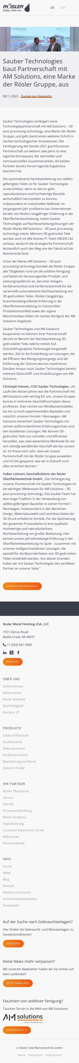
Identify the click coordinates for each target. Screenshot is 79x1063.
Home (21, 1055)
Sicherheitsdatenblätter (20, 899)
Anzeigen (13, 943)
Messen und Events (17, 892)
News (7, 873)
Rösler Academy (14, 817)
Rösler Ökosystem (16, 791)
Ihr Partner (14, 784)
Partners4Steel (13, 843)
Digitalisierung (13, 824)
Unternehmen (13, 686)
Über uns (11, 679)
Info (7, 859)
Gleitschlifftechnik (16, 735)
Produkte (12, 728)
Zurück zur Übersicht (36, 96)
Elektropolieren (14, 748)
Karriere (9, 712)
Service (8, 798)
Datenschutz (53, 1055)
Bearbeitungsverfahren (19, 761)
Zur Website (15, 1030)
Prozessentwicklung (17, 811)
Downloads (11, 905)
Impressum (35, 1055)
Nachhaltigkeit (13, 706)
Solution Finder (14, 768)
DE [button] (52, 8)
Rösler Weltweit (14, 699)
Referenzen (11, 837)
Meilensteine (12, 693)
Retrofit (8, 804)
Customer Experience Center (23, 830)
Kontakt (13, 661)
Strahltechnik (12, 742)
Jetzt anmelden (18, 983)
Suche (7, 866)
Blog (6, 879)
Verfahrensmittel (15, 755)
